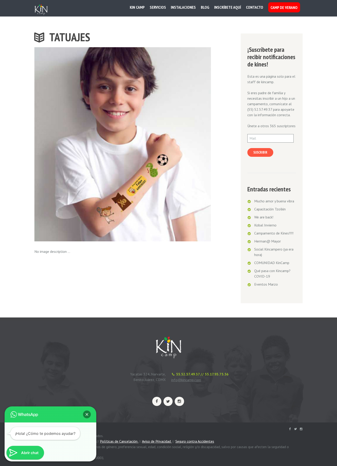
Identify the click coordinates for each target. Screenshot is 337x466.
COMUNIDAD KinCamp (271, 262)
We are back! (263, 217)
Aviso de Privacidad (157, 441)
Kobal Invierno (265, 225)
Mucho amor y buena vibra (274, 201)
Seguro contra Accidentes (194, 441)
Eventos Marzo (266, 284)
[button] (87, 414)
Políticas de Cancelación (119, 441)
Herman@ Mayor (267, 241)
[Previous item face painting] (78, 144)
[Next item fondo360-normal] (167, 144)
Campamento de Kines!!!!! (273, 233)
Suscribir (260, 152)
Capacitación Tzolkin (270, 209)
